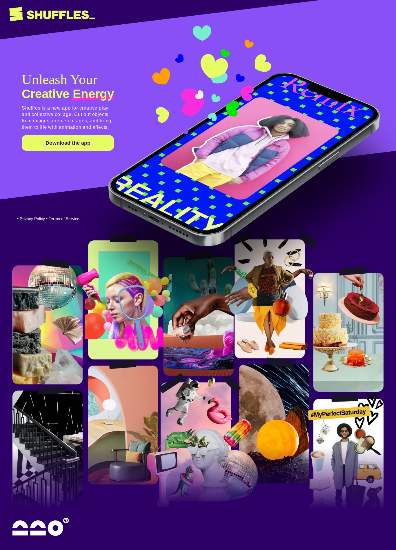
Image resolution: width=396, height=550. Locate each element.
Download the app (68, 143)
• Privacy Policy (31, 218)
